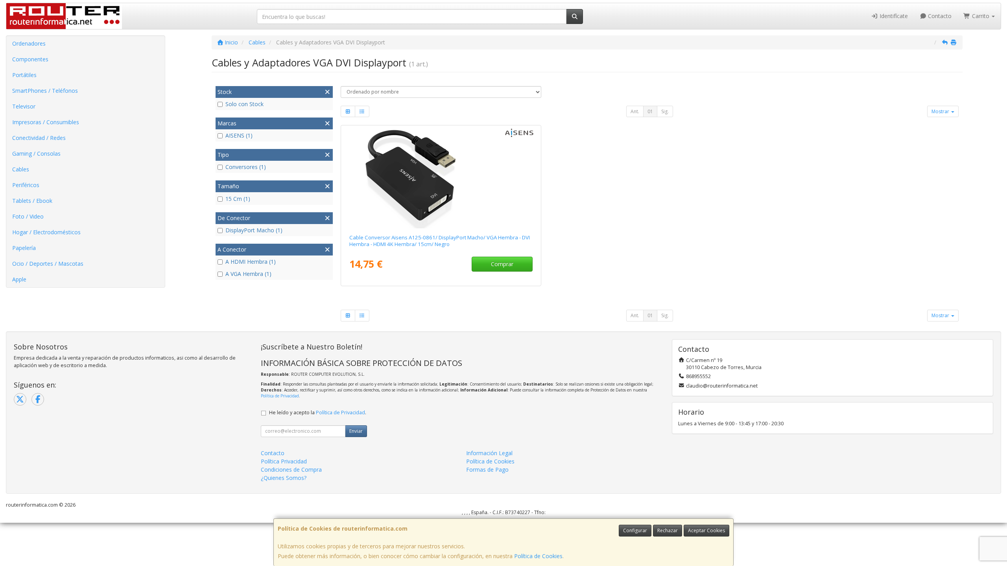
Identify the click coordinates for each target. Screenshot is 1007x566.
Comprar (502, 264)
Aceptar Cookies (706, 530)
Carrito (980, 16)
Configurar (635, 530)
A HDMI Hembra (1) (250, 261)
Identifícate (893, 16)
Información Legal (489, 453)
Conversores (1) (245, 167)
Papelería (24, 248)
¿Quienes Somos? (283, 477)
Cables (20, 169)
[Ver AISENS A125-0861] (441, 178)
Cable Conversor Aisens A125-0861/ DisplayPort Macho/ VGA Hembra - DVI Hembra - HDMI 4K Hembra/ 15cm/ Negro (439, 241)
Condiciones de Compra (291, 469)
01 (650, 111)
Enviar (356, 431)
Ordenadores (29, 43)
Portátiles (24, 75)
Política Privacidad (284, 461)
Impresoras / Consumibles (45, 122)
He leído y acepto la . (317, 412)
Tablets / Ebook (32, 200)
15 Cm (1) (237, 198)
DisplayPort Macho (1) (253, 230)
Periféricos (25, 185)
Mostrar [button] (940, 111)
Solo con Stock (244, 104)
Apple (19, 279)
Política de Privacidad (280, 396)
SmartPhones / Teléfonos (45, 90)
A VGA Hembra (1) (248, 273)
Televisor (23, 106)
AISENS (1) (239, 135)
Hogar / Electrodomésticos (46, 232)
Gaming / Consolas (36, 153)
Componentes (30, 59)
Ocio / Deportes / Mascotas (47, 263)
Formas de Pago (487, 469)
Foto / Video (28, 216)
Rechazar (667, 530)
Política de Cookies (538, 556)
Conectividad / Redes (39, 138)
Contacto (939, 16)
